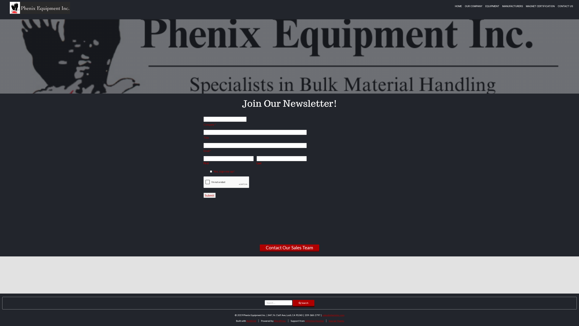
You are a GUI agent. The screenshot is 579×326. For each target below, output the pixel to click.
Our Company (473, 6)
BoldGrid (251, 320)
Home (458, 6)
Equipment (492, 6)
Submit (209, 195)
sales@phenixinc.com (333, 315)
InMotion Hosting (314, 320)
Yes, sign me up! (224, 171)
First (206, 163)
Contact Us (565, 6)
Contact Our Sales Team (289, 247)
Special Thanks (336, 320)
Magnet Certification (540, 6)
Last (259, 163)
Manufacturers (512, 6)
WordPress (280, 320)
